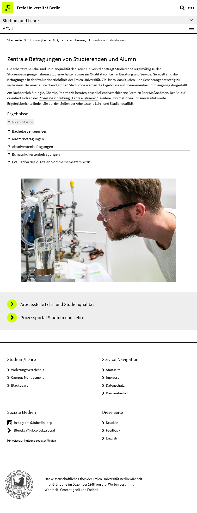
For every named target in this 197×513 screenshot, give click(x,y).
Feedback (113, 430)
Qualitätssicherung (71, 40)
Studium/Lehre (39, 40)
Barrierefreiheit (117, 393)
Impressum (114, 377)
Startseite (14, 40)
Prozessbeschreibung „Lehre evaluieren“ (68, 98)
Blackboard (19, 385)
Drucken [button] (112, 422)
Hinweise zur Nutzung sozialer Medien (31, 441)
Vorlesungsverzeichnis (27, 369)
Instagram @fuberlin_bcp (33, 422)
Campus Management (27, 377)
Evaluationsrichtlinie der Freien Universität (68, 79)
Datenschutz (115, 385)
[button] (98, 131)
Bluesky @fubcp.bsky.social (34, 430)
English (111, 438)
